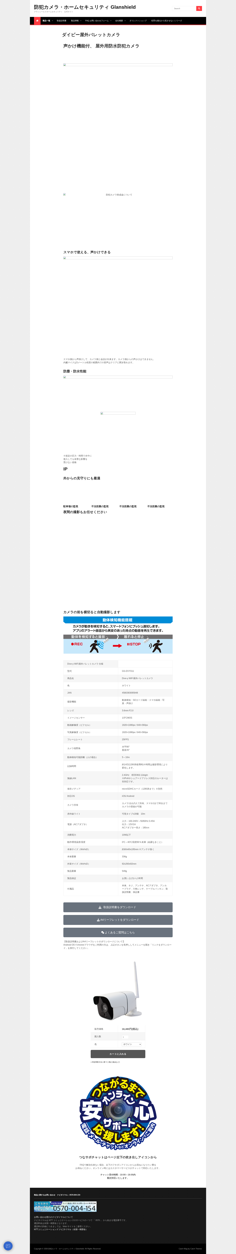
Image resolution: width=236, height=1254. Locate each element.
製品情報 (75, 21)
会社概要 (119, 21)
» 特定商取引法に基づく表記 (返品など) (105, 1062)
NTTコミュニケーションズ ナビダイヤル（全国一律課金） (61, 1229)
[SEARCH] (199, 8)
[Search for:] (187, 8)
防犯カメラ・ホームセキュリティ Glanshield (85, 7)
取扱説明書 (61, 21)
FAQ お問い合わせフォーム (97, 21)
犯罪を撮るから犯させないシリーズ (166, 21)
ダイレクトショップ (138, 21)
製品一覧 (46, 21)
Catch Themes (196, 1249)
